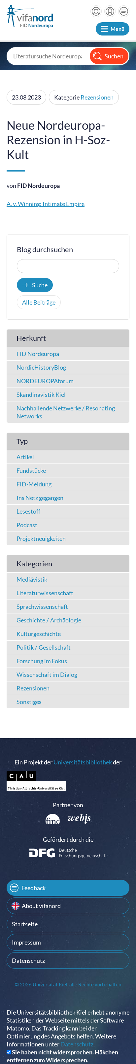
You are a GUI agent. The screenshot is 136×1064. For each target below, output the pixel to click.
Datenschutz (28, 960)
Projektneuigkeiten (41, 538)
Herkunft (31, 337)
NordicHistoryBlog (41, 367)
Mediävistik (32, 579)
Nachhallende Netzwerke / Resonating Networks (66, 412)
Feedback (33, 887)
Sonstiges (29, 701)
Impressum (26, 942)
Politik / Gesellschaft (44, 647)
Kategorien (34, 563)
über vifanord (110, 11)
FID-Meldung (34, 484)
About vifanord (41, 905)
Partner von (68, 805)
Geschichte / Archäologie (49, 620)
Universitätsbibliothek (82, 762)
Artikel (25, 457)
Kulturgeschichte (39, 633)
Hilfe (96, 11)
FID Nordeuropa (38, 353)
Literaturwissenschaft (45, 593)
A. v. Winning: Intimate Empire (46, 203)
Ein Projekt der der (68, 762)
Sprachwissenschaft (42, 606)
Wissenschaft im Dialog (47, 674)
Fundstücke (31, 470)
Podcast (27, 525)
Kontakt (123, 11)
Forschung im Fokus (42, 661)
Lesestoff (28, 511)
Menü (117, 29)
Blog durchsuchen (45, 249)
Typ (22, 441)
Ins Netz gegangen (40, 497)
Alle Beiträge (38, 302)
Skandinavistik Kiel (41, 394)
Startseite (25, 924)
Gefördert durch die (68, 839)
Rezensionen (97, 97)
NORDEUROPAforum (45, 381)
